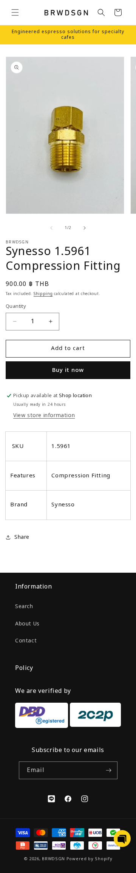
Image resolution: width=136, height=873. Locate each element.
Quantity (16, 306)
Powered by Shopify (89, 859)
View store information (44, 415)
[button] (15, 12)
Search (24, 606)
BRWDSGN (53, 859)
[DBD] (41, 717)
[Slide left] (51, 228)
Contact (26, 641)
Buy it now (68, 370)
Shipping (43, 294)
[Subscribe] (108, 770)
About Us (27, 624)
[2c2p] (94, 717)
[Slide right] (84, 228)
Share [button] (21, 537)
